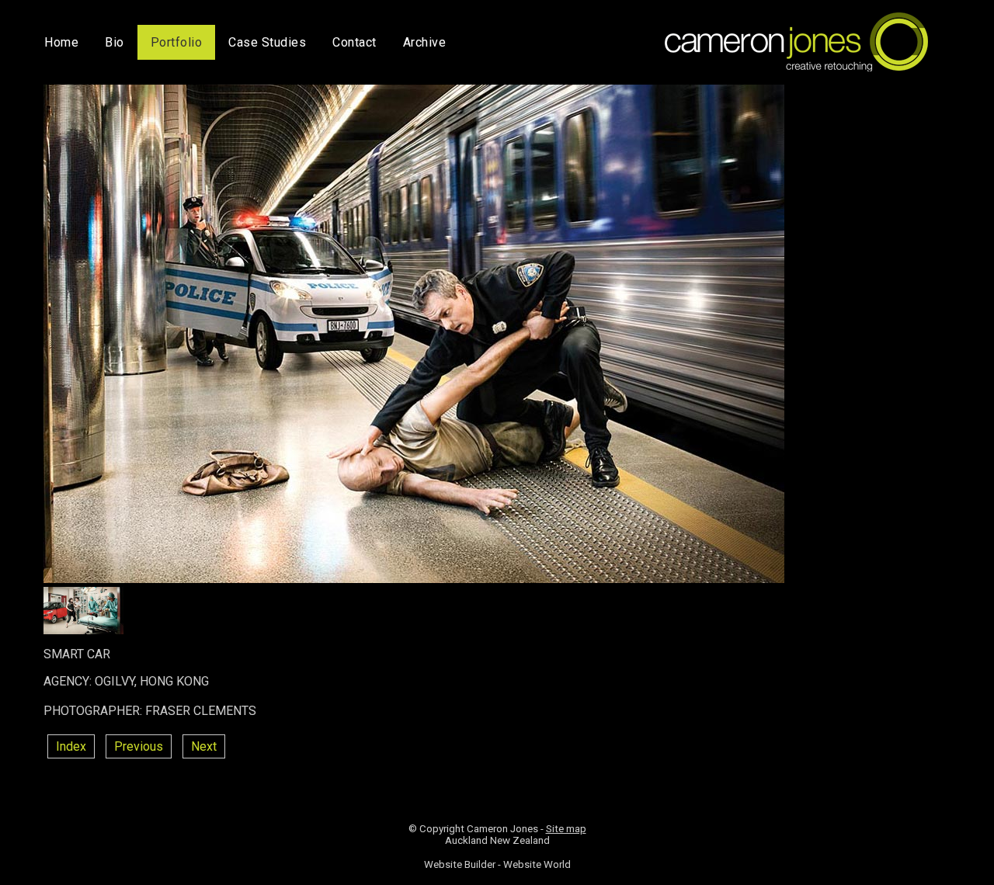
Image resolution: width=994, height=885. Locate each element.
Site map (566, 829)
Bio (114, 42)
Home (61, 42)
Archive (425, 42)
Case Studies (267, 42)
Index (71, 746)
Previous (138, 746)
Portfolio (177, 42)
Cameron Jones (502, 829)
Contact (354, 42)
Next (204, 746)
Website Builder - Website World (497, 864)
